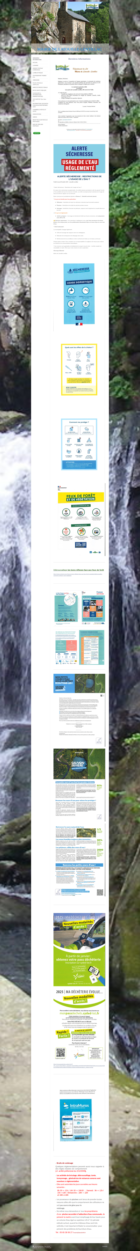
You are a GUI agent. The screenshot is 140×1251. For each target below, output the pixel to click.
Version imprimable (39, 1246)
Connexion (104, 1246)
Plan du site (47, 1246)
